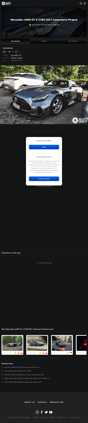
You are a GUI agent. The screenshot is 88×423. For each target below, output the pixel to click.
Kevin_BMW (14, 55)
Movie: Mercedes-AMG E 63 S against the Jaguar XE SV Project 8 (27, 378)
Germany (19, 58)
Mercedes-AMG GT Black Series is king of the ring (22, 367)
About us (29, 402)
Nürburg (13, 58)
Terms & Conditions (44, 417)
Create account (44, 179)
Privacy (62, 417)
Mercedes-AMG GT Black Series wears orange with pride (24, 375)
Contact (42, 402)
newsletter (57, 402)
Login (44, 147)
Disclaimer (74, 417)
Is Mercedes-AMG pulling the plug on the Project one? (23, 382)
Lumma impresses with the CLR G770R (18, 371)
